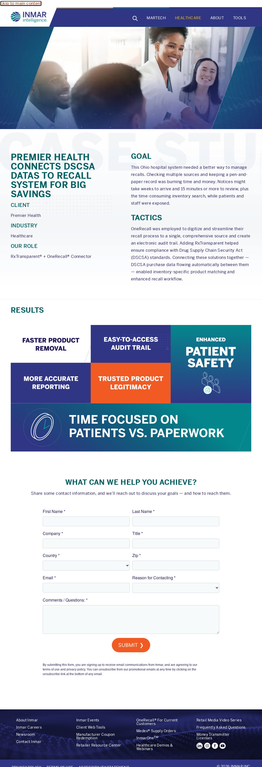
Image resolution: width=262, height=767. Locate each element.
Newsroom (25, 734)
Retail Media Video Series (219, 720)
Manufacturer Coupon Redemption (95, 736)
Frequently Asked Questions (220, 727)
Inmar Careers (29, 727)
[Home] (30, 17)
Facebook (215, 746)
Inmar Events (87, 720)
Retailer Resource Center (98, 745)
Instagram (207, 746)
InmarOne (147, 738)
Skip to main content (21, 3)
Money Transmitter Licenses (213, 736)
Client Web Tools (90, 727)
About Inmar (27, 720)
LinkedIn (199, 746)
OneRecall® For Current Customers (157, 722)
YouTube (223, 746)
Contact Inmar (28, 741)
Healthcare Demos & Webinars (154, 747)
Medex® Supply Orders (156, 731)
